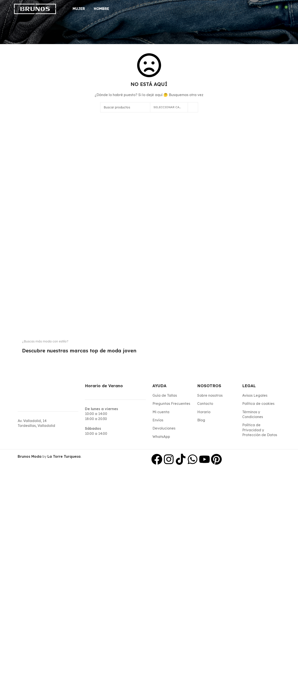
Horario (203, 412)
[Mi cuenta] (267, 8)
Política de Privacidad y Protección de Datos (259, 430)
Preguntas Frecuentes (171, 403)
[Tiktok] (180, 459)
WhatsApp (161, 436)
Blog (201, 420)
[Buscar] (259, 8)
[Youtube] (204, 459)
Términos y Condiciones (252, 414)
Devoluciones (163, 428)
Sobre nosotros (210, 395)
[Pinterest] (216, 459)
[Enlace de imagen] (29, 359)
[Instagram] (168, 459)
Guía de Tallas (164, 395)
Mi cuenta (160, 412)
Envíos (157, 420)
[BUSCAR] (193, 107)
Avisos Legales (254, 395)
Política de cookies (258, 403)
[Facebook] (156, 459)
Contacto (205, 403)
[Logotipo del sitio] (35, 8)
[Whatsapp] (192, 459)
